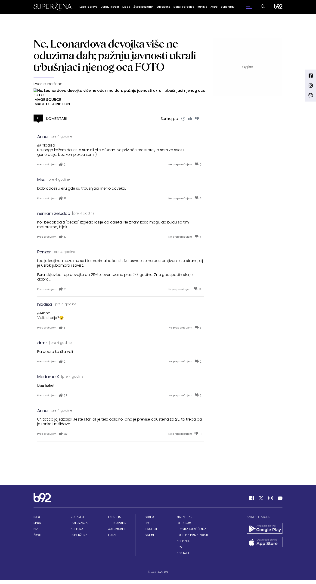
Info (37, 517)
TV (147, 523)
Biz (36, 529)
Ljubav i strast (110, 7)
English (151, 529)
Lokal (112, 535)
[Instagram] (270, 498)
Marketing (185, 517)
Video (150, 517)
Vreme (150, 535)
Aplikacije (184, 541)
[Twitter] (261, 498)
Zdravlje (78, 517)
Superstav (227, 7)
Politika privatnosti (192, 535)
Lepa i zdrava (88, 7)
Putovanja (79, 523)
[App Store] (264, 543)
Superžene (163, 7)
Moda (126, 7)
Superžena (79, 535)
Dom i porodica (183, 7)
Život (38, 535)
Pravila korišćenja (191, 529)
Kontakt (183, 553)
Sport (38, 523)
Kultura (77, 529)
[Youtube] (280, 498)
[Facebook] (251, 498)
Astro (214, 7)
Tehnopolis (117, 523)
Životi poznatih (143, 7)
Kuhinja (202, 7)
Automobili (116, 529)
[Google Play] (264, 529)
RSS (179, 547)
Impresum (184, 523)
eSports (114, 517)
